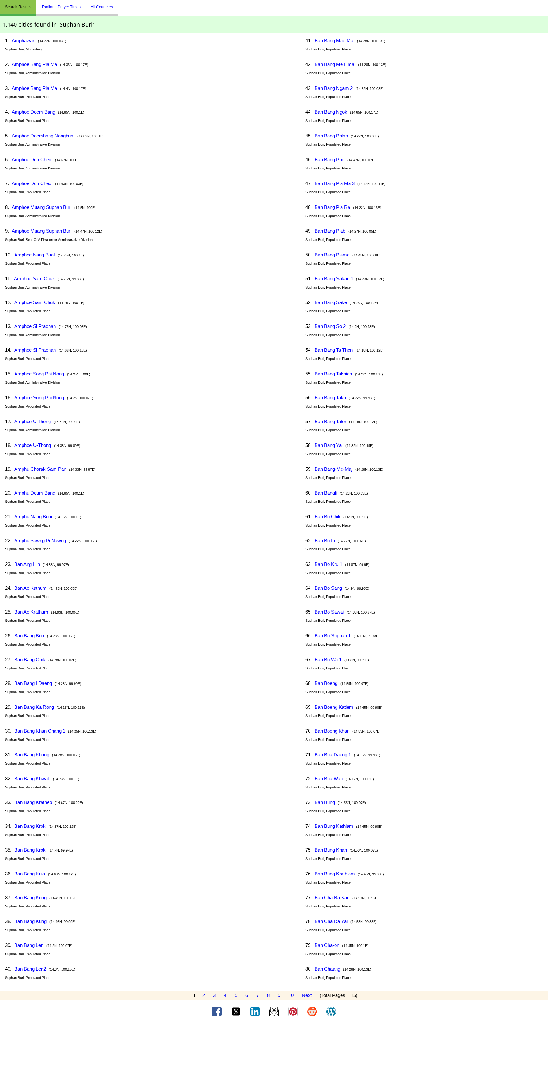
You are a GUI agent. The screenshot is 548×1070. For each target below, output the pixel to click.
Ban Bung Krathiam (335, 873)
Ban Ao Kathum (30, 588)
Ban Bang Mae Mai (334, 40)
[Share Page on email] (274, 1011)
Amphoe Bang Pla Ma (34, 64)
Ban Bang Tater (330, 421)
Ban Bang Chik (29, 659)
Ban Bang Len (28, 945)
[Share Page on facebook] (217, 1011)
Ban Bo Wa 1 (328, 659)
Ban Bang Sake (331, 302)
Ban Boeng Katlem (334, 707)
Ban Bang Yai (328, 445)
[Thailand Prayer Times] (122, 4)
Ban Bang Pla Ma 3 (335, 183)
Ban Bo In (325, 540)
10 (291, 995)
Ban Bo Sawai (329, 612)
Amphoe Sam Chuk (34, 278)
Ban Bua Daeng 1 (333, 754)
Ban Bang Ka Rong (34, 707)
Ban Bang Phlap (331, 135)
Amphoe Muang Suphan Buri (41, 207)
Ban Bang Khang (31, 754)
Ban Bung (325, 802)
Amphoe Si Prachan (35, 326)
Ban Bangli (326, 492)
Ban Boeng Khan (332, 731)
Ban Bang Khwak (32, 778)
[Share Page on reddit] (312, 1011)
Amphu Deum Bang (34, 492)
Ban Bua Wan (329, 778)
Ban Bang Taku (330, 397)
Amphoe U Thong (32, 421)
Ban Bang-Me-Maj (333, 469)
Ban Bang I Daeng (33, 683)
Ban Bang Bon (29, 635)
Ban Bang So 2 (330, 326)
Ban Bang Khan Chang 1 (39, 731)
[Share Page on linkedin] (255, 1011)
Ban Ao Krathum (31, 612)
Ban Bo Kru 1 (328, 564)
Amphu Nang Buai (33, 516)
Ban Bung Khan (331, 850)
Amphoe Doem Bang (33, 112)
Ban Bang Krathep (33, 802)
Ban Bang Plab (330, 231)
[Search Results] (119, 4)
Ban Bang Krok (30, 826)
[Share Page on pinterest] (293, 1011)
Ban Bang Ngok (331, 112)
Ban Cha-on (327, 945)
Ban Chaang (327, 969)
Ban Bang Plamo (332, 254)
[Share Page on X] (236, 1011)
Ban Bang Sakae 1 (334, 278)
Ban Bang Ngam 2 (334, 88)
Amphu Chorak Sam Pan (40, 469)
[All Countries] (125, 4)
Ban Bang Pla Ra (332, 207)
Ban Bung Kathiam (334, 826)
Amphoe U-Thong (32, 445)
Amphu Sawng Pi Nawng (40, 540)
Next (307, 995)
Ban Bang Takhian (333, 373)
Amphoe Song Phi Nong (39, 373)
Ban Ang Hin (27, 564)
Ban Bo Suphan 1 (333, 635)
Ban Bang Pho (329, 159)
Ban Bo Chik (328, 516)
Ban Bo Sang (328, 588)
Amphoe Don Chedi (32, 159)
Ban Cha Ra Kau (332, 897)
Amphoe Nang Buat (34, 254)
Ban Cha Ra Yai (331, 921)
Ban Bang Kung (30, 897)
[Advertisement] (274, 1045)
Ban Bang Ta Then (334, 350)
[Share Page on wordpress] (331, 1011)
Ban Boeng (326, 683)
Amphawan (23, 40)
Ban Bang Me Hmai (335, 64)
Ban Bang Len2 (30, 969)
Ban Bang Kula (29, 873)
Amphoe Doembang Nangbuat (43, 135)
